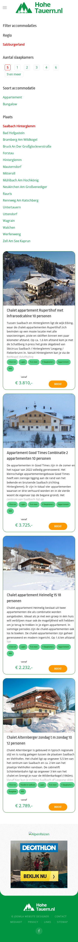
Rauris (7, 194)
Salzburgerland (14, 44)
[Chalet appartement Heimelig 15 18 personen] (39, 563)
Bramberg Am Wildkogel (20, 139)
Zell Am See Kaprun (16, 241)
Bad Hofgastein (14, 133)
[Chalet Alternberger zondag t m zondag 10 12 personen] (39, 705)
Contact (61, 916)
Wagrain (9, 221)
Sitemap (62, 922)
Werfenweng (12, 234)
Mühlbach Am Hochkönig (21, 180)
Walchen (9, 227)
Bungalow (10, 104)
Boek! (58, 384)
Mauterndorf (12, 167)
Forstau (8, 153)
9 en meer (14, 74)
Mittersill (9, 173)
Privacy (33, 922)
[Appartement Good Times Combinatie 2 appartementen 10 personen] (39, 420)
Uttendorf (10, 214)
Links (47, 922)
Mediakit (16, 922)
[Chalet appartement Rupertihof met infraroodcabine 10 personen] (39, 278)
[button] (5, 7)
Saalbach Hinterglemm (19, 126)
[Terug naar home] (39, 7)
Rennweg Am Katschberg (20, 200)
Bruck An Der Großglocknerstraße (27, 146)
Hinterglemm (12, 160)
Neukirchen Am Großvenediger (25, 187)
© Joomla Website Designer (30, 916)
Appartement (12, 97)
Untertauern (12, 207)
